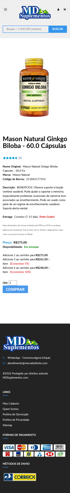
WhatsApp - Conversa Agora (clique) (29, 358)
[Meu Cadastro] (58, 9)
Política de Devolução (16, 414)
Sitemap (7, 425)
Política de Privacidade (16, 420)
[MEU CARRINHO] (64, 9)
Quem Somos (11, 409)
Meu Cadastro (11, 403)
